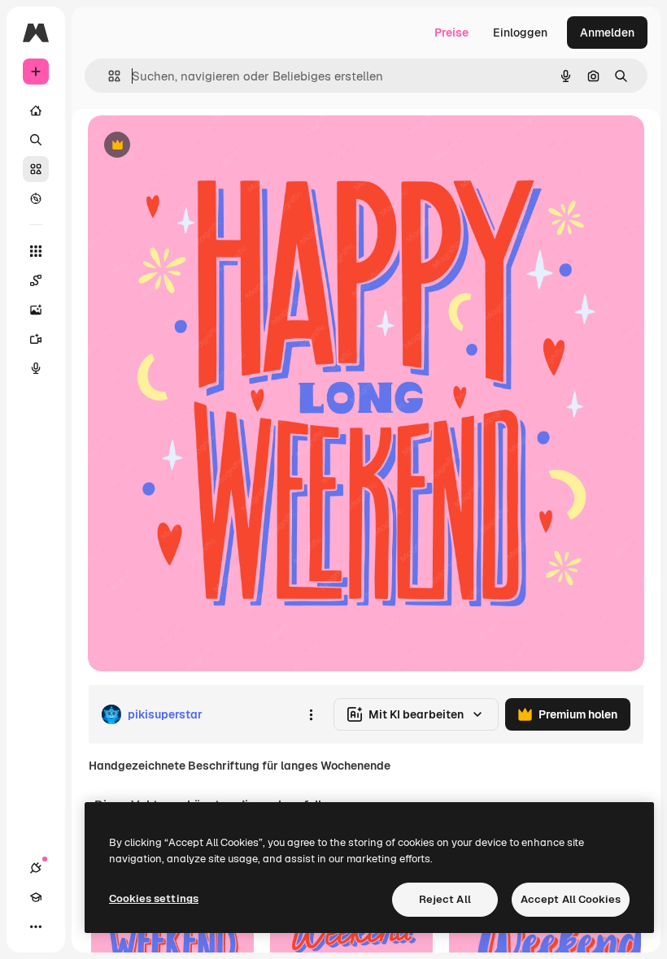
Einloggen (520, 32)
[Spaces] (36, 280)
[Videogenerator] (36, 339)
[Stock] (36, 169)
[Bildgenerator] (36, 310)
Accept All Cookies (571, 899)
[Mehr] (36, 926)
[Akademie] (36, 897)
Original (192, 146)
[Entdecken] (36, 198)
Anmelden (607, 32)
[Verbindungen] (36, 868)
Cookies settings (153, 898)
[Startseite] (36, 111)
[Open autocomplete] (107, 76)
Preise (451, 32)
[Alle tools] (36, 251)
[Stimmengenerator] (36, 368)
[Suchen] (36, 140)
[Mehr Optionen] (310, 714)
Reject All (445, 899)
